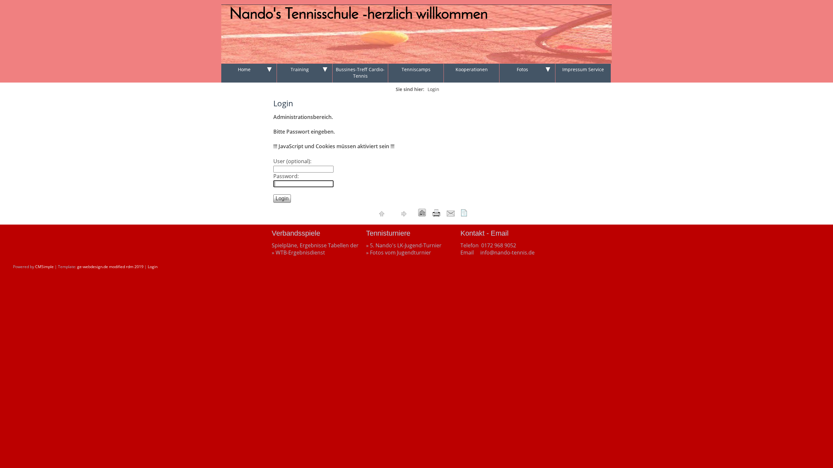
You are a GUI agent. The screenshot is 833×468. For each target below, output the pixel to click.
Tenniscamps (416, 69)
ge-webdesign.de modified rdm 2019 (110, 266)
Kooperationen (472, 69)
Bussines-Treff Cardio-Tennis (360, 72)
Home (244, 69)
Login (152, 266)
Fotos (522, 69)
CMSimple (44, 266)
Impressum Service (583, 69)
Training (300, 69)
